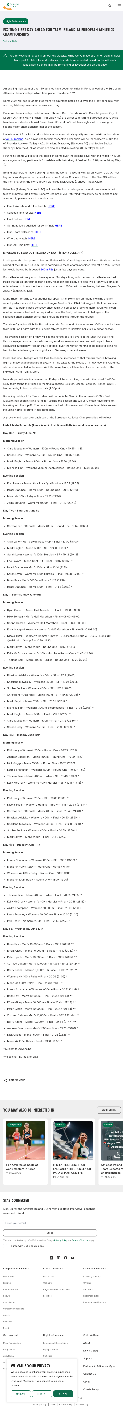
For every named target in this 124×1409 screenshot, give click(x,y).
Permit (6, 1328)
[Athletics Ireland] (11, 5)
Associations (9, 1302)
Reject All (41, 1394)
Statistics (7, 1321)
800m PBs (47, 269)
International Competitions (55, 1343)
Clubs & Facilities (53, 1268)
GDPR (86, 1381)
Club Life (47, 1283)
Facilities (47, 1296)
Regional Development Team (57, 1289)
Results (6, 1296)
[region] (42, 1381)
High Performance (53, 1335)
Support (87, 1358)
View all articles (109, 1110)
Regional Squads (91, 1296)
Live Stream (9, 1276)
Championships (10, 1289)
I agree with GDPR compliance (27, 1246)
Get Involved (10, 1335)
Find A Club (48, 1276)
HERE (51, 206)
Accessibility (82, 1404)
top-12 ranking (14, 139)
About (86, 1342)
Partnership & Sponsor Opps (99, 1366)
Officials (87, 1283)
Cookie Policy (91, 1389)
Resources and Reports (94, 1302)
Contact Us (89, 1373)
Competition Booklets (13, 1309)
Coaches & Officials (94, 1268)
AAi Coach (88, 1289)
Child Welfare (91, 1335)
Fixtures (7, 1283)
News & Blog (90, 1350)
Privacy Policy (60, 1240)
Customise (20, 1394)
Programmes (9, 1349)
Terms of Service (80, 1240)
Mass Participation (12, 1343)
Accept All (63, 1394)
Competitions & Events (16, 1268)
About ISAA (8, 1356)
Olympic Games (50, 1349)
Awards (6, 1315)
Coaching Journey (92, 1276)
